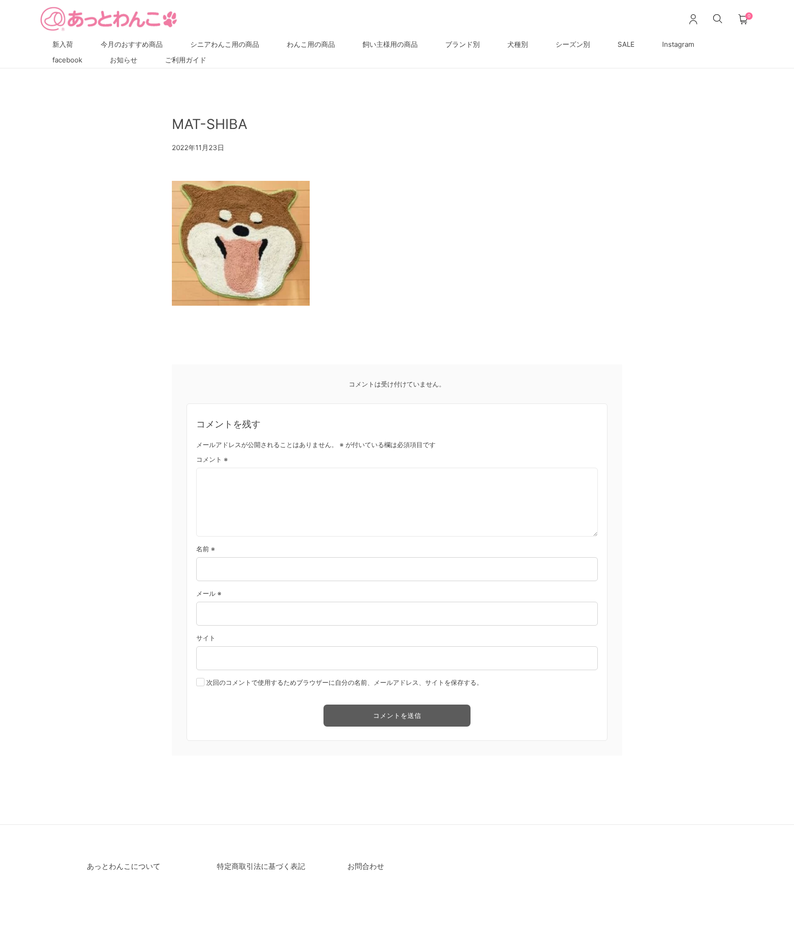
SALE (626, 44)
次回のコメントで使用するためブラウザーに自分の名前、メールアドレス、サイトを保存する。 (344, 682)
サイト (206, 638)
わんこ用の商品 (311, 44)
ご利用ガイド (185, 60)
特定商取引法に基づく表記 (261, 866)
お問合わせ (365, 866)
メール (208, 593)
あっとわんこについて (123, 866)
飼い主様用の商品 (390, 44)
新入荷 (62, 44)
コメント (212, 459)
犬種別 (517, 44)
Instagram (678, 44)
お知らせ (123, 60)
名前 (205, 549)
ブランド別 (462, 44)
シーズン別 (573, 44)
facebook (67, 60)
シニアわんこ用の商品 (224, 44)
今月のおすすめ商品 (132, 44)
